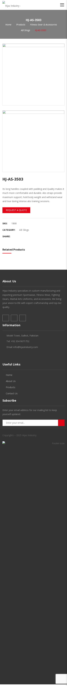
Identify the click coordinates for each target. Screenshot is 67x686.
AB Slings (25, 30)
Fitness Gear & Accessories (43, 24)
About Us (11, 381)
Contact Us (12, 393)
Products (20, 24)
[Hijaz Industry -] (11, 4)
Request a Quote (16, 210)
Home (8, 24)
